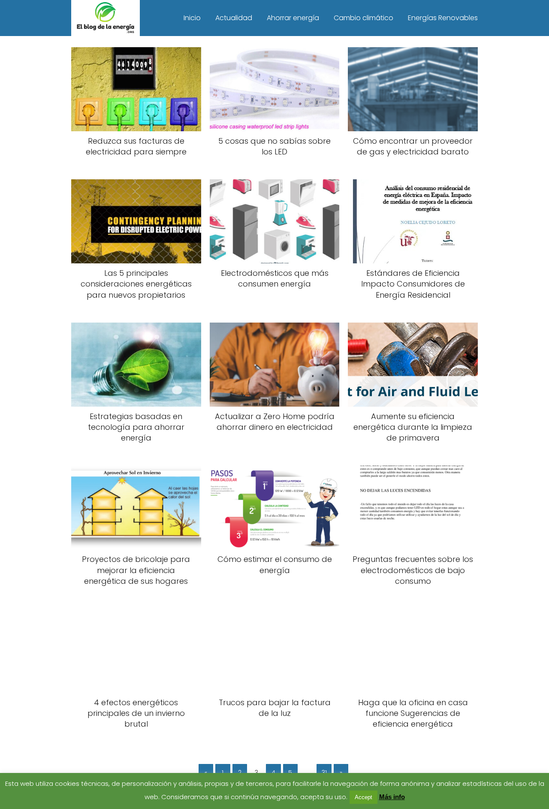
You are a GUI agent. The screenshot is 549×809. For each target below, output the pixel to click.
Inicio (192, 18)
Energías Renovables (443, 18)
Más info (392, 796)
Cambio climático (363, 18)
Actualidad (233, 18)
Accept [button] (363, 797)
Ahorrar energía (293, 18)
